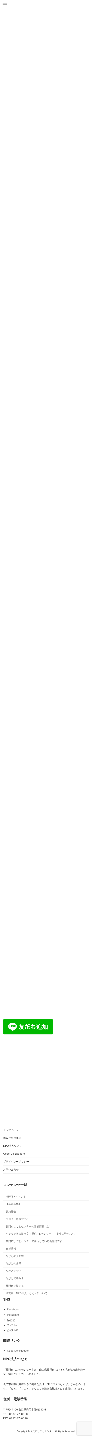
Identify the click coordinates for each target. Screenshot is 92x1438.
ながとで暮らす (15, 1278)
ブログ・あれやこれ (17, 1219)
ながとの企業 (13, 1263)
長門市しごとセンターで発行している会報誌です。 (35, 1241)
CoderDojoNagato (14, 1153)
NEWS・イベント (16, 1196)
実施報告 (11, 1211)
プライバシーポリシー (16, 1161)
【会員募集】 (13, 1204)
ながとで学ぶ (13, 1271)
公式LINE (12, 1330)
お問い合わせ (11, 1169)
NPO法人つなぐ (12, 1145)
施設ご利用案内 (12, 1137)
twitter (11, 1320)
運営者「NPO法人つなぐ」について (26, 1293)
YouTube (12, 1325)
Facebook (13, 1309)
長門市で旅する (15, 1285)
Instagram (13, 1314)
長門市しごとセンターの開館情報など (27, 1226)
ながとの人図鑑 (15, 1256)
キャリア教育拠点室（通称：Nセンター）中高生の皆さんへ (40, 1233)
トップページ (11, 1130)
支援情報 (11, 1248)
